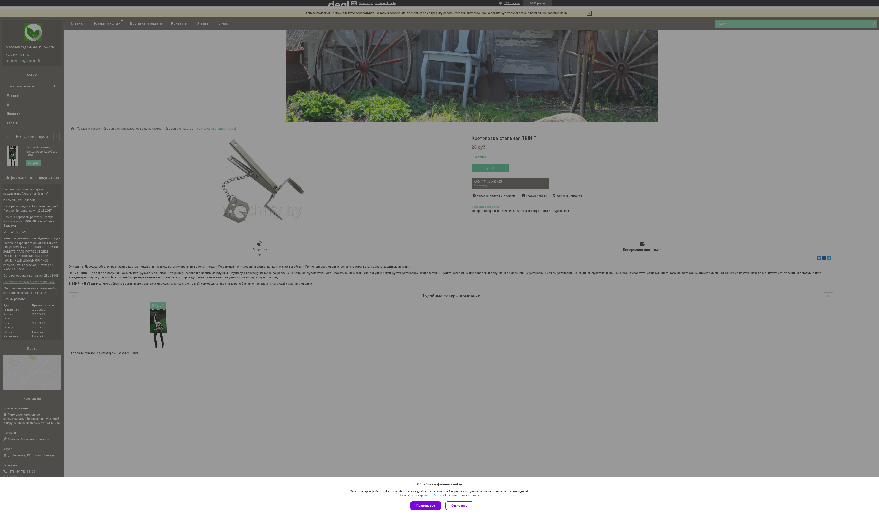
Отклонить (459, 505)
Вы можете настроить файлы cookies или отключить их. (438, 495)
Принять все (425, 505)
